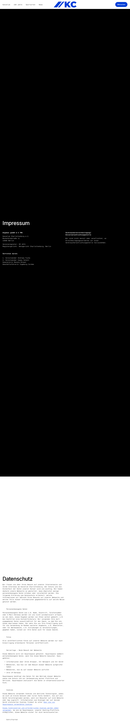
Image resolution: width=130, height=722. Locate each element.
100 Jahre (18, 4)
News (41, 4)
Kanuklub (6, 4)
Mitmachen (121, 4)
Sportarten (30, 4)
